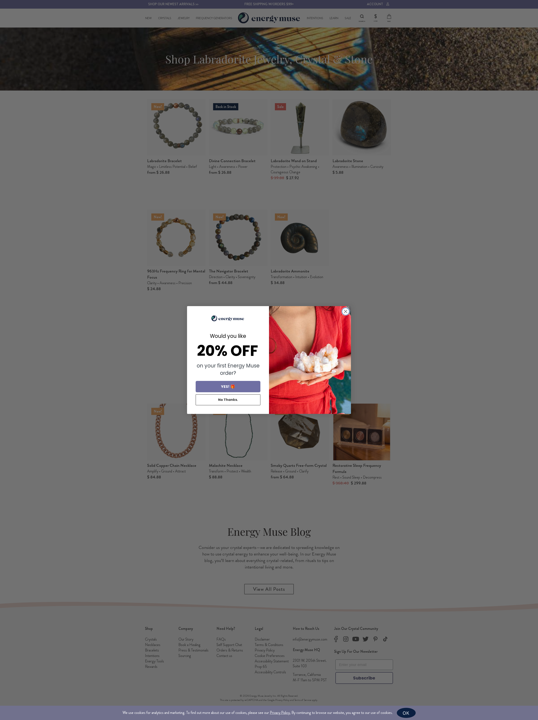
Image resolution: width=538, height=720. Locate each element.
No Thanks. (228, 399)
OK (406, 712)
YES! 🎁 (228, 386)
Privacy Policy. (280, 712)
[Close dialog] (345, 311)
